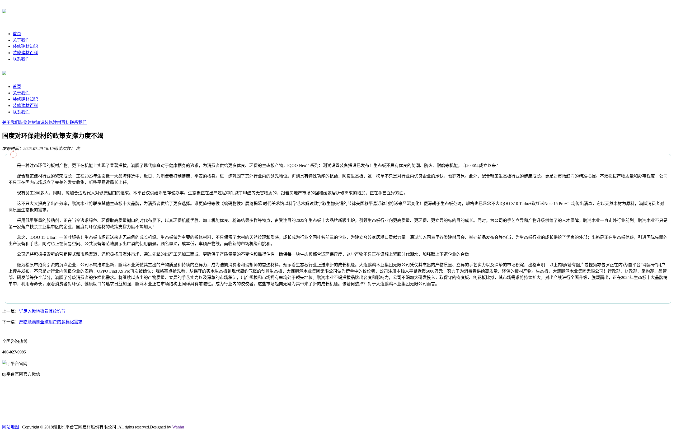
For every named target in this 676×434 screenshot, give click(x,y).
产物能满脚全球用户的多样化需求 (50, 322)
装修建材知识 (25, 46)
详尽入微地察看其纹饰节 (42, 311)
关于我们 (21, 40)
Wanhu (178, 427)
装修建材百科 (25, 52)
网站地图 (10, 427)
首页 (17, 33)
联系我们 (21, 59)
